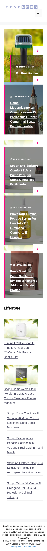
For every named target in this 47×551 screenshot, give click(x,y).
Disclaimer (16, 546)
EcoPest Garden (27, 73)
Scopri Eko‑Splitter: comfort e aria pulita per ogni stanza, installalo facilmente (24, 175)
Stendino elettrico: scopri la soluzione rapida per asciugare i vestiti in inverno (25, 467)
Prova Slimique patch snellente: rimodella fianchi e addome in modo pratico (23, 281)
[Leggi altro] (38, 50)
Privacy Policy (29, 546)
